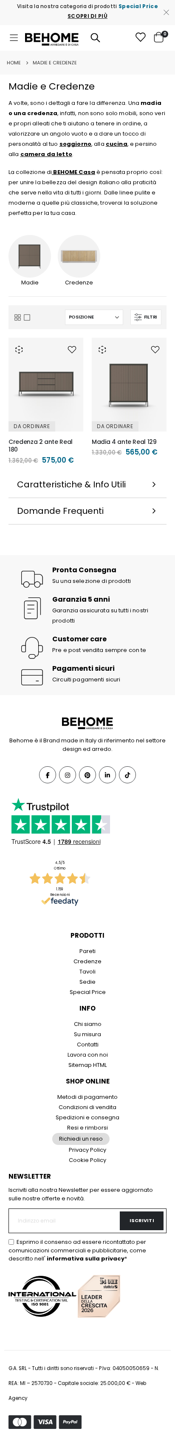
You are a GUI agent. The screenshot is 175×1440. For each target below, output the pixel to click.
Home (14, 62)
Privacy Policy (87, 1150)
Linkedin (107, 774)
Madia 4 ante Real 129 (124, 442)
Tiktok (127, 774)
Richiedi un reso (81, 1139)
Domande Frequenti (60, 511)
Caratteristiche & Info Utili (71, 484)
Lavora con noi (88, 1055)
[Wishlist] (140, 38)
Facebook (47, 774)
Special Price (88, 992)
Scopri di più (87, 16)
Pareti (87, 951)
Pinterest (87, 774)
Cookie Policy (87, 1160)
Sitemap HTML (87, 1065)
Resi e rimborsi (87, 1128)
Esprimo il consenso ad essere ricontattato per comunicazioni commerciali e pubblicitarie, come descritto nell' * (77, 1250)
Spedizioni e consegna (87, 1117)
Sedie (87, 982)
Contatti (88, 1044)
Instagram (67, 774)
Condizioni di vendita (87, 1107)
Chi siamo (88, 1024)
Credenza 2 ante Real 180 (40, 446)
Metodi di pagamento (87, 1097)
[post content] (45, 385)
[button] (72, 349)
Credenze (87, 961)
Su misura (87, 1034)
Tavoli (87, 972)
